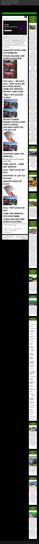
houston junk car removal (17, 228)
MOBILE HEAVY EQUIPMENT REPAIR (32, 382)
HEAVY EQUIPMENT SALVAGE (32, 358)
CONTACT (31, 333)
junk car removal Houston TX (8, 232)
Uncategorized (5, 19)
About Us (31, 322)
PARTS (31, 391)
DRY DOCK (32, 341)
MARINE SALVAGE (31, 379)
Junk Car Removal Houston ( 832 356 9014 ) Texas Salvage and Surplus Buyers (21, 237)
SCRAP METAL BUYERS (32, 402)
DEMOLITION (32, 339)
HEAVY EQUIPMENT (32, 347)
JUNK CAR (31, 368)
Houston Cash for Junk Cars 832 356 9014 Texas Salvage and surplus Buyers (8, 237)
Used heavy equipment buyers (33, 349)
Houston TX (5, 230)
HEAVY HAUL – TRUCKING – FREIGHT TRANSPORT (32, 362)
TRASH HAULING (33, 416)
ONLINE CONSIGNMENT (32, 389)
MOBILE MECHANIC (32, 386)
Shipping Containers (31, 410)
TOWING (31, 414)
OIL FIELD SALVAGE (33, 395)
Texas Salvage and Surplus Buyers (9, 8)
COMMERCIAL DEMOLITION (32, 331)
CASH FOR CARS (33, 328)
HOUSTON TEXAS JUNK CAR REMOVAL (14, 51)
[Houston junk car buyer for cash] (15, 96)
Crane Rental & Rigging (32, 336)
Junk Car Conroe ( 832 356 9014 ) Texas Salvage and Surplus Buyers (32, 372)
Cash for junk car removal (7, 228)
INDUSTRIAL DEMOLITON (32, 366)
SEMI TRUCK (32, 407)
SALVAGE (31, 393)
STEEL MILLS (32, 412)
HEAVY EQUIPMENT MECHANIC (32, 354)
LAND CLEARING (33, 376)
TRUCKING (32, 418)
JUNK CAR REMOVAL (13, 230)
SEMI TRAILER (32, 405)
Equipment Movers (31, 344)
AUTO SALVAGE (32, 324)
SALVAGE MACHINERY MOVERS (32, 399)
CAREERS (31, 326)
